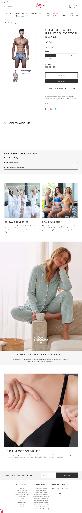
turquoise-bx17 (54, 67)
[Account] (69, 6)
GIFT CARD (64, 14)
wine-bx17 (50, 67)
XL (72, 55)
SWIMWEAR (36, 13)
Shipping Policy (22, 490)
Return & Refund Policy (22, 494)
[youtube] (60, 493)
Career (22, 498)
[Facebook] (46, 108)
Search (10, 6)
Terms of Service (22, 502)
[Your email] (48, 475)
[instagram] (57, 488)
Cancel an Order (22, 492)
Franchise (22, 496)
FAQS (22, 500)
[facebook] (53, 488)
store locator (74, 14)
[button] (7, 48)
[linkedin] (62, 488)
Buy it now (61, 81)
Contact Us (22, 507)
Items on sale (56, 15)
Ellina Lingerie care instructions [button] (14, 167)
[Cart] (75, 6)
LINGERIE (8, 13)
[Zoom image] (20, 48)
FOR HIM (47, 14)
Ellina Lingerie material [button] (11, 162)
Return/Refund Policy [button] (11, 158)
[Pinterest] (51, 108)
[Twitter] (55, 108)
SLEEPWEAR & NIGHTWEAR (21, 15)
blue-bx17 (46, 67)
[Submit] (6, 6)
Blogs (22, 505)
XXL (50, 59)
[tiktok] (67, 488)
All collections (9, 23)
